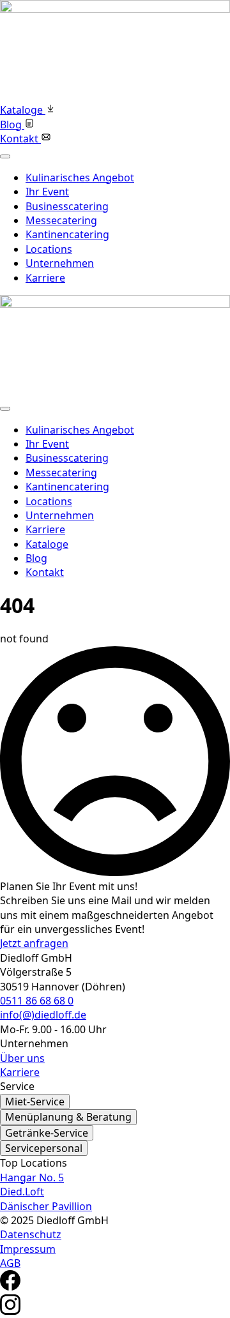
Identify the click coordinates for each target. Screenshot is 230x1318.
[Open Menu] (5, 156)
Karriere (45, 278)
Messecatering (61, 220)
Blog (36, 558)
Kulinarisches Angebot (80, 177)
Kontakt (45, 572)
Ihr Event (47, 192)
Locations (49, 249)
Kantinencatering (67, 234)
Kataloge (47, 544)
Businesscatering (67, 206)
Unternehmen (60, 263)
